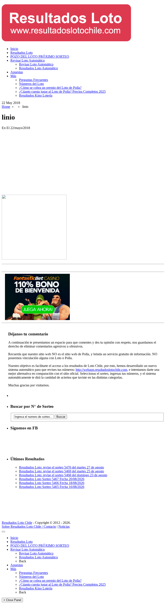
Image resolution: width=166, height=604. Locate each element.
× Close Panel (12, 600)
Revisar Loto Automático (27, 60)
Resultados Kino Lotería (35, 95)
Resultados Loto (21, 52)
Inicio (14, 49)
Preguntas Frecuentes (33, 80)
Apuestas (16, 72)
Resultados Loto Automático (38, 68)
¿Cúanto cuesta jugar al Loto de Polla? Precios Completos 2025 (62, 91)
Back (22, 561)
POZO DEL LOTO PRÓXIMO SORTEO (39, 56)
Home (6, 106)
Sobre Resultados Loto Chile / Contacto (29, 526)
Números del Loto (31, 84)
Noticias (64, 526)
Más (13, 76)
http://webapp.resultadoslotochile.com (101, 369)
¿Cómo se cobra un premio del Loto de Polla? (50, 87)
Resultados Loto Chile (17, 522)
